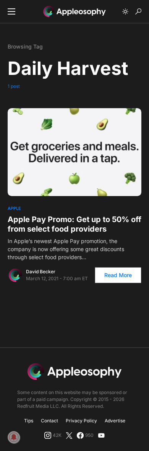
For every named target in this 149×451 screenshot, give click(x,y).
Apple (14, 208)
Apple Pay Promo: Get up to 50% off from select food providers (74, 224)
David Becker (40, 271)
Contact (49, 420)
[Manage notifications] (14, 437)
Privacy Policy (81, 420)
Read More (118, 275)
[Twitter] (69, 435)
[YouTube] (101, 435)
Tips (28, 420)
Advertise (115, 420)
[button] (11, 11)
